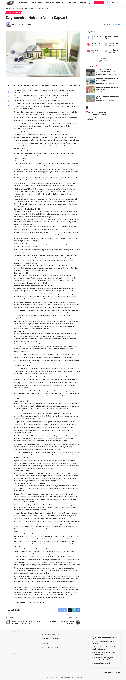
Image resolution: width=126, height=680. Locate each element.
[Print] (119, 24)
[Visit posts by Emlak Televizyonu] (8, 24)
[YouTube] (119, 672)
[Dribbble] (111, 51)
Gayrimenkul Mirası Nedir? (102, 663)
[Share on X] (113, 24)
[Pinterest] (94, 44)
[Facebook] (94, 37)
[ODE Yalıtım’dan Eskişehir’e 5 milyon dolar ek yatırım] (90, 81)
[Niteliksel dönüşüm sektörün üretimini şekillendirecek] (90, 89)
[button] (89, 3)
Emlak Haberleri (100, 83)
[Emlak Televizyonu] (10, 3)
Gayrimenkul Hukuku (13, 12)
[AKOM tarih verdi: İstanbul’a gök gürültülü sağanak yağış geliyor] (90, 72)
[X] (111, 37)
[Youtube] (94, 51)
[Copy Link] (116, 24)
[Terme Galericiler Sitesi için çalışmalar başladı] (90, 98)
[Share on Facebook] (8, 92)
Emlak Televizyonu (17, 24)
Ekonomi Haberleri (101, 74)
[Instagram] (111, 44)
